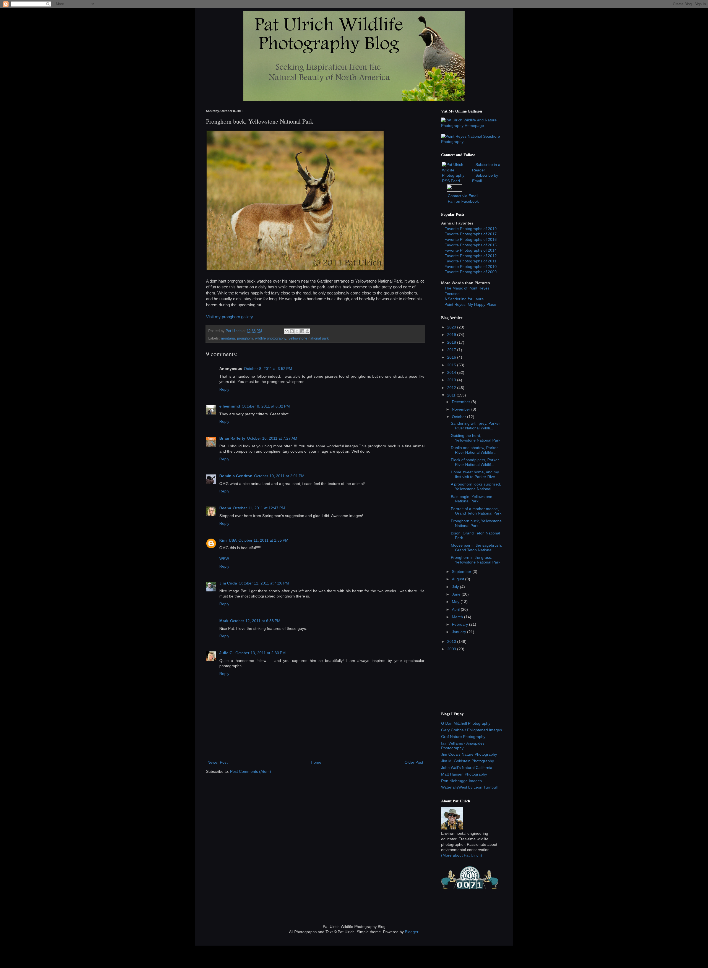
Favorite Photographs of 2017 (470, 234)
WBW (224, 558)
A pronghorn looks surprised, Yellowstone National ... (476, 486)
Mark (223, 621)
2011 (452, 395)
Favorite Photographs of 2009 (470, 272)
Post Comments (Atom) (250, 771)
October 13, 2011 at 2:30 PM (260, 653)
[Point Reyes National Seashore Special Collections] (471, 141)
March (458, 617)
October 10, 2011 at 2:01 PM (279, 476)
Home (316, 762)
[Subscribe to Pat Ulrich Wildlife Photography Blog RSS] (456, 181)
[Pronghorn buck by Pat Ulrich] (295, 269)
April (456, 609)
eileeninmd (229, 406)
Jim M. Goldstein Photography (467, 761)
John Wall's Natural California (466, 767)
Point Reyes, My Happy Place (470, 304)
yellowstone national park (308, 338)
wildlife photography (270, 338)
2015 (452, 365)
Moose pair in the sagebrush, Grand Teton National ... (476, 547)
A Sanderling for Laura (464, 299)
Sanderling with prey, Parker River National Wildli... (475, 425)
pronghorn (245, 338)
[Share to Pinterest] (307, 331)
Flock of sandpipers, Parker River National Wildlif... (475, 462)
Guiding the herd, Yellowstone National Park (475, 437)
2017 (452, 350)
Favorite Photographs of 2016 (470, 239)
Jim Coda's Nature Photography (469, 754)
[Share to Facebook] (302, 331)
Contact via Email (463, 196)
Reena (225, 508)
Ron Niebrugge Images (461, 781)
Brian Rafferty (232, 438)
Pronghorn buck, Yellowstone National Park (476, 523)
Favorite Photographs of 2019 (470, 228)
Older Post (414, 762)
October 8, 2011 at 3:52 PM (268, 368)
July (456, 587)
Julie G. (226, 653)
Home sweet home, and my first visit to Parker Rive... (475, 474)
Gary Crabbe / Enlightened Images (471, 730)
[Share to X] (297, 331)
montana (228, 338)
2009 (452, 649)
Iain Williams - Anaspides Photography (463, 745)
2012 (452, 387)
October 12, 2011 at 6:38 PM (255, 621)
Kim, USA (228, 540)
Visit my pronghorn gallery (229, 316)
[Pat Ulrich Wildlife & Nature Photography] (471, 125)
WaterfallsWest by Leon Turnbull (469, 787)
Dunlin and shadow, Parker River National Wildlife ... (474, 450)
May (456, 601)
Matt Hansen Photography (464, 774)
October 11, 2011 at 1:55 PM (263, 540)
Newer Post (217, 762)
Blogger (411, 932)
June (457, 594)
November (461, 409)
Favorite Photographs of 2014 (470, 250)
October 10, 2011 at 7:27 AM (272, 438)
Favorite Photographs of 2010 (470, 266)
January (459, 632)
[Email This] (286, 331)
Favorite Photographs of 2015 (470, 245)
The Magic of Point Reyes (467, 288)
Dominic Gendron (236, 476)
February (460, 624)
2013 (452, 380)
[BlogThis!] (292, 331)
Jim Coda (228, 583)
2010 (452, 641)
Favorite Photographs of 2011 (470, 261)
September (462, 571)
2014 (452, 372)
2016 (452, 357)
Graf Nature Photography (463, 736)
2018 (452, 342)
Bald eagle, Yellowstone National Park (471, 498)
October (459, 416)
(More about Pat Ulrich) (461, 855)
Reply (224, 389)
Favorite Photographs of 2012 (470, 256)
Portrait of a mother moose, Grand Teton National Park (476, 511)
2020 (452, 327)
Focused (452, 293)
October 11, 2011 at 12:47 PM (259, 508)
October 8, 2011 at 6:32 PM (266, 406)
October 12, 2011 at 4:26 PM (264, 583)
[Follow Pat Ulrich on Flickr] (454, 190)
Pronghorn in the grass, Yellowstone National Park (475, 559)
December (461, 402)
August (458, 579)
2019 (452, 334)
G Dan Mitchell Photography (465, 723)
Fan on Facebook (463, 201)
